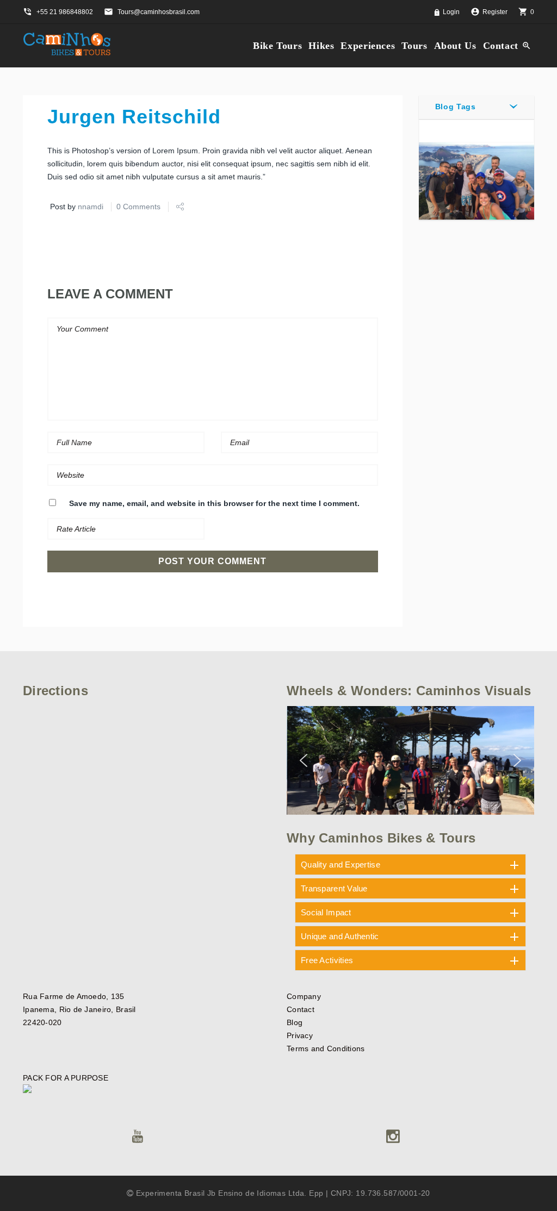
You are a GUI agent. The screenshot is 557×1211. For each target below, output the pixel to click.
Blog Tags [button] (455, 106)
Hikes (321, 45)
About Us (455, 45)
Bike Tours (277, 45)
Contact (500, 45)
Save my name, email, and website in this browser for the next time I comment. (214, 503)
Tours (414, 45)
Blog (294, 1022)
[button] (303, 760)
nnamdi (90, 206)
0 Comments (138, 206)
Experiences (368, 45)
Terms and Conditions (326, 1048)
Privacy (300, 1035)
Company (304, 996)
